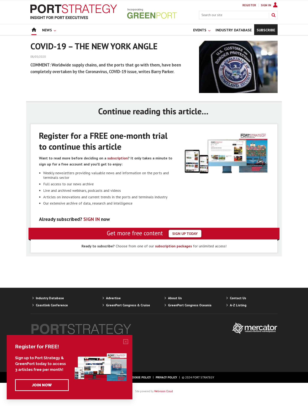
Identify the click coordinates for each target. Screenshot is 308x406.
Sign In (266, 5)
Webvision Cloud (163, 391)
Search (273, 15)
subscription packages (173, 246)
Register (249, 5)
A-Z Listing (238, 305)
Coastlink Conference (52, 305)
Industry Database (50, 298)
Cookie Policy (140, 377)
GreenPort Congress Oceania (189, 305)
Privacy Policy (166, 377)
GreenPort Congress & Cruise (128, 305)
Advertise (113, 298)
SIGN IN (91, 219)
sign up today (185, 233)
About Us (175, 298)
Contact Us (238, 298)
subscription (117, 158)
